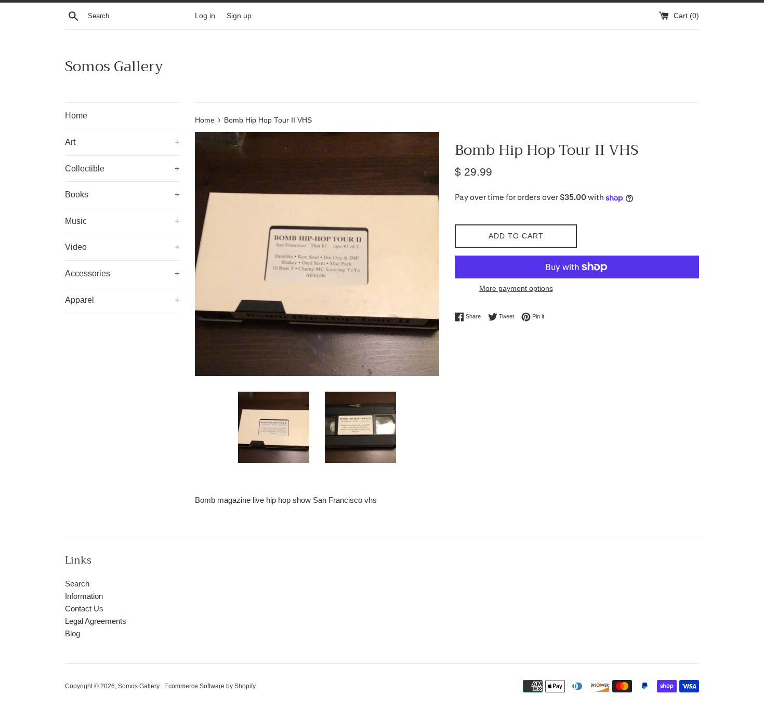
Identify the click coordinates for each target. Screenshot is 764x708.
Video (122, 247)
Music (122, 221)
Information (84, 596)
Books (122, 194)
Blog (72, 633)
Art (122, 142)
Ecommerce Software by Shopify (210, 686)
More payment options (516, 288)
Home (76, 115)
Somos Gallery (114, 66)
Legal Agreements (95, 621)
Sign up (239, 16)
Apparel (122, 300)
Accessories (122, 273)
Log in (205, 16)
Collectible (122, 168)
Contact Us (84, 608)
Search (77, 583)
